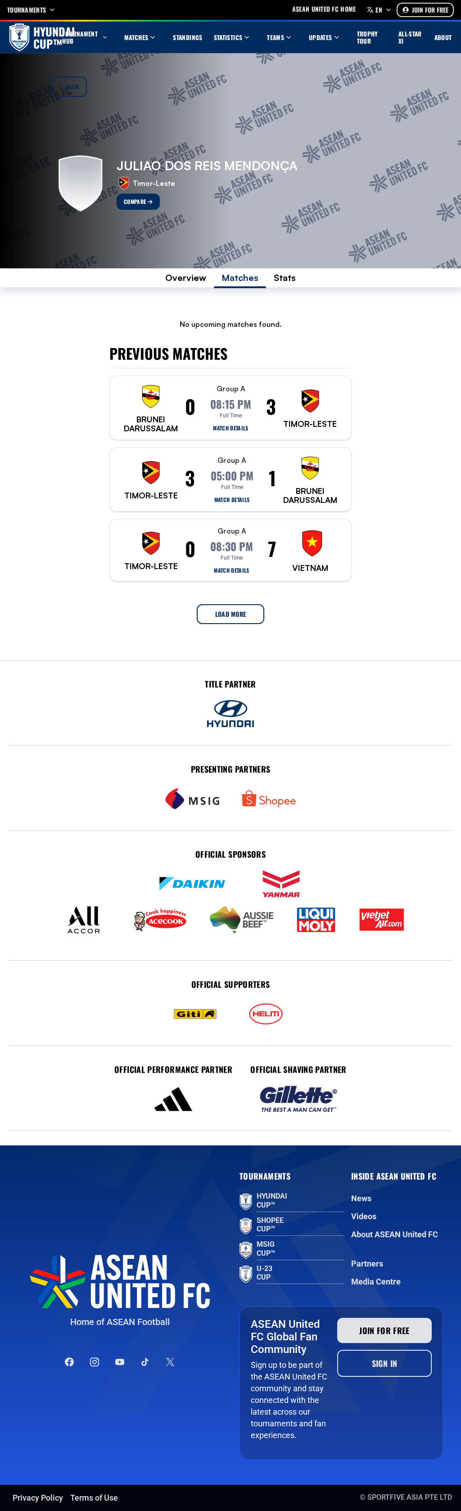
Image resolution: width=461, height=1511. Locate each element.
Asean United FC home (324, 9)
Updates (320, 37)
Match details (231, 428)
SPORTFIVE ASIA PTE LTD (409, 1497)
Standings (187, 37)
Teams (275, 37)
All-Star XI (410, 37)
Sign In (385, 1363)
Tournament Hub (80, 37)
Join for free (384, 1330)
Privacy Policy (38, 1497)
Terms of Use (94, 1497)
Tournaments (26, 9)
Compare (136, 201)
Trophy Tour (367, 37)
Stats (285, 277)
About (443, 37)
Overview (185, 277)
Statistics (228, 37)
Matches (136, 37)
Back (71, 86)
